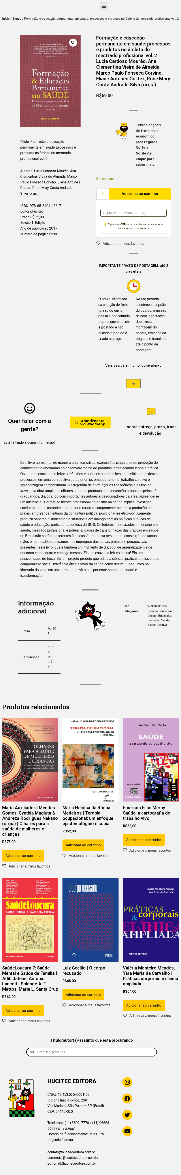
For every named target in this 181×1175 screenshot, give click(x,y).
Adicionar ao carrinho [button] (23, 856)
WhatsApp (65, 1128)
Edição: (25, 223)
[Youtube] (127, 1131)
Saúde (16, 18)
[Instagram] (127, 1082)
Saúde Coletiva (157, 624)
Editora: (26, 211)
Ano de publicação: (34, 228)
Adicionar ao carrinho (140, 194)
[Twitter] (127, 1115)
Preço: (25, 217)
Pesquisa (153, 620)
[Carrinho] (133, 383)
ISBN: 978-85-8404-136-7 (40, 206)
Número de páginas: (35, 234)
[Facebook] (127, 1098)
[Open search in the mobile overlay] (91, 1052)
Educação (164, 615)
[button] (103, 5)
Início (6, 18)
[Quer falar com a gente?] (29, 408)
